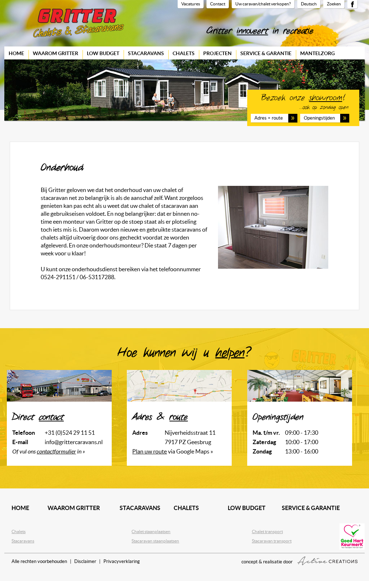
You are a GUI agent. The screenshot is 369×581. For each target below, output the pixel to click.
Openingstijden (319, 118)
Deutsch (309, 3)
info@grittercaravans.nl (74, 442)
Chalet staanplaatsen (151, 531)
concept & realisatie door (267, 561)
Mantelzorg (317, 53)
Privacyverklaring (121, 561)
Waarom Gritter (55, 53)
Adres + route (268, 118)
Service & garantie (266, 53)
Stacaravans (146, 53)
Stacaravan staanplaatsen (155, 540)
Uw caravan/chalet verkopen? (263, 3)
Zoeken (334, 3)
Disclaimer (85, 561)
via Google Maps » (172, 451)
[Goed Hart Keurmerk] (352, 536)
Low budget (103, 53)
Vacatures (190, 3)
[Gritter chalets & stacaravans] (78, 23)
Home (16, 53)
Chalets (184, 53)
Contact (217, 3)
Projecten (217, 53)
